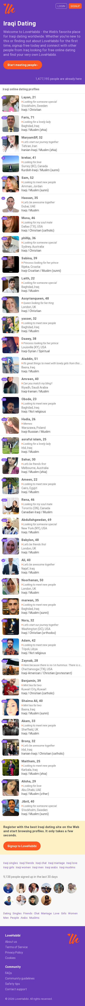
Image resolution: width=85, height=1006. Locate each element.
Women (73, 913)
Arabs (24, 918)
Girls (63, 913)
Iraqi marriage (56, 863)
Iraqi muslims (67, 867)
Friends (27, 913)
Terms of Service (16, 947)
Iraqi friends (27, 863)
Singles (17, 913)
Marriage (46, 913)
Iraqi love (71, 863)
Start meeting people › (22, 65)
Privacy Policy (14, 952)
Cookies (10, 958)
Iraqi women (23, 867)
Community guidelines (19, 978)
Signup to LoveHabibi (22, 846)
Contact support (16, 989)
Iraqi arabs (51, 867)
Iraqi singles (10, 863)
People (14, 918)
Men (6, 918)
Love (56, 913)
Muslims (34, 918)
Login (61, 6)
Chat (36, 913)
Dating (7, 913)
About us (11, 942)
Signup (75, 6)
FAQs (8, 973)
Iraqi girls (8, 867)
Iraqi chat (41, 863)
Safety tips (12, 984)
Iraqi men (38, 867)
